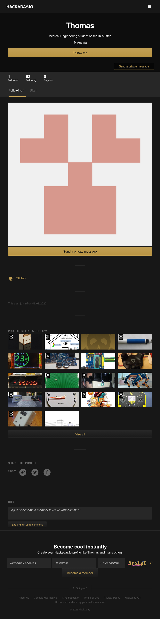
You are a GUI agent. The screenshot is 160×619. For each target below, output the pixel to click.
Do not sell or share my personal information (80, 602)
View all (80, 434)
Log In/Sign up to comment (27, 524)
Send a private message (134, 66)
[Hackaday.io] (20, 6)
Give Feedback (70, 597)
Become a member (80, 573)
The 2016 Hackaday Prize (11, 414)
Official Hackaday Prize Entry (48, 337)
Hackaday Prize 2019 (48, 375)
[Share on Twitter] (35, 471)
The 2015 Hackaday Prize (48, 356)
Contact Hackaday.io (45, 597)
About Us (24, 597)
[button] (149, 6)
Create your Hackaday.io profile (59, 552)
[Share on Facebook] (47, 471)
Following (17, 90)
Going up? (81, 588)
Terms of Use (91, 597)
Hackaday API (133, 597)
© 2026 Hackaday (80, 609)
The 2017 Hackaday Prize (11, 337)
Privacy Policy (112, 597)
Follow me (80, 53)
